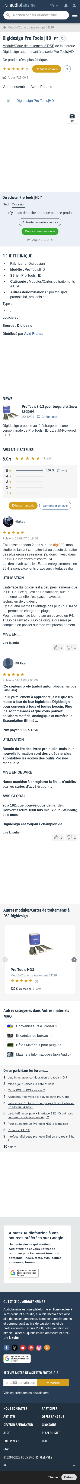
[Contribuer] (67, 68)
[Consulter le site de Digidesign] (55, 38)
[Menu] (74, 15)
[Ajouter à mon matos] (62, 38)
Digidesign (11, 51)
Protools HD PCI (19, 1130)
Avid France (34, 334)
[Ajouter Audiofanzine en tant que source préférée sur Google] (24, 1273)
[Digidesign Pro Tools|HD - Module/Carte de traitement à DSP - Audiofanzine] (19, 5)
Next (74, 959)
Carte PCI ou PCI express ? (26, 1090)
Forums (46, 87)
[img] (14, 69)
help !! (12, 1146)
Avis (34, 87)
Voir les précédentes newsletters (26, 1393)
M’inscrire (53, 1382)
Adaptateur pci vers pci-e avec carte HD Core (38, 1096)
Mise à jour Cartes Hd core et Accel (31, 1084)
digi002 (58, 545)
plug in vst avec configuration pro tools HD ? (37, 1077)
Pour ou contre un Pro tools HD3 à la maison (38, 1123)
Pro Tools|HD (64, 51)
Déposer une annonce (40, 231)
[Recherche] (8, 15)
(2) (28, 69)
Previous (5, 959)
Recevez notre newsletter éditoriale (30, 1372)
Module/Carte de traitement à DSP (28, 46)
